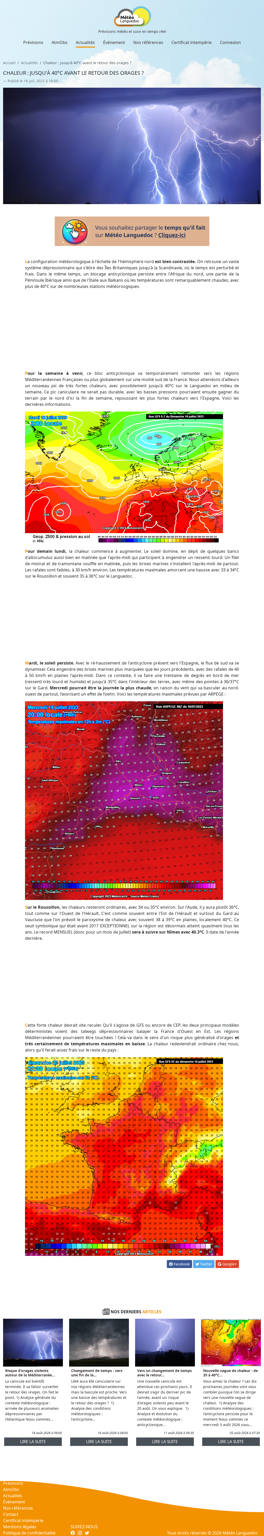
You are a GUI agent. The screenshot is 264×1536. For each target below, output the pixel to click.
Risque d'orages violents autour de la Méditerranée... (30, 1372)
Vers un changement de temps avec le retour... (164, 1372)
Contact (10, 1514)
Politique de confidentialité (29, 1533)
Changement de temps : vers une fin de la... (96, 1372)
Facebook (181, 1264)
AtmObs (60, 42)
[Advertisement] (132, 330)
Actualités (85, 42)
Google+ (229, 1264)
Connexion (230, 42)
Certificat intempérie (191, 42)
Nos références (148, 42)
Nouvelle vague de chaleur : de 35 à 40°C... (230, 1372)
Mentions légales (19, 1527)
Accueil (9, 62)
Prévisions (33, 42)
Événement (114, 42)
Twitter (205, 1264)
